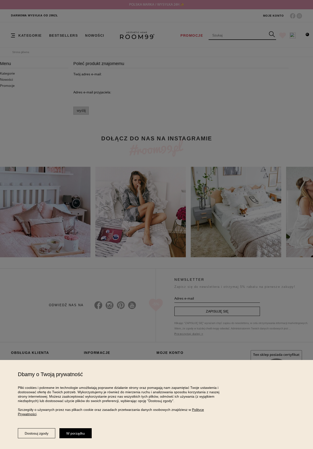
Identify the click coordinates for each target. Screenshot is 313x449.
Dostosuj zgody (36, 433)
